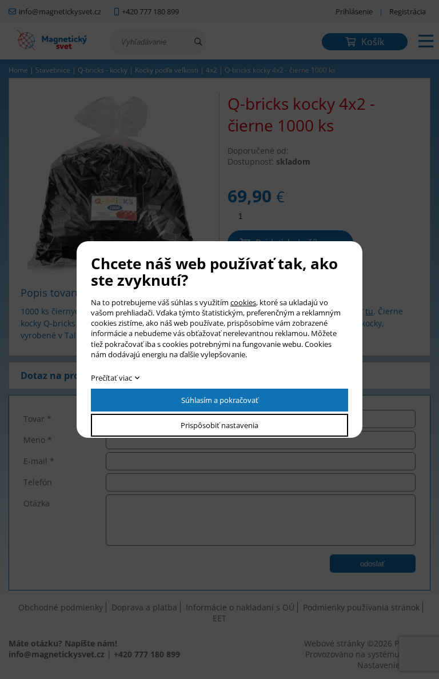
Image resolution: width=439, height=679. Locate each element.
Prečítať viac (111, 378)
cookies (243, 302)
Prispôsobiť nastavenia (219, 425)
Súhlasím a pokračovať (219, 400)
